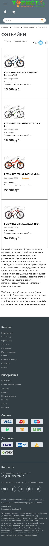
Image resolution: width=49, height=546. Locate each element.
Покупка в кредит (8, 396)
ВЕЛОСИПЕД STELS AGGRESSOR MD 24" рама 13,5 (21, 73)
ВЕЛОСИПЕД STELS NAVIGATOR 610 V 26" (22, 124)
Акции (4, 404)
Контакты (5, 407)
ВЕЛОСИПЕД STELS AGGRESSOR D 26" (22, 224)
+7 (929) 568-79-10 (12, 476)
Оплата (4, 392)
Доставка (5, 388)
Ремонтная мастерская (11, 385)
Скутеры (4, 356)
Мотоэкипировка (8, 352)
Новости (4, 400)
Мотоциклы (6, 348)
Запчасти (5, 344)
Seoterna (15, 509)
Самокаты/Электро (9, 360)
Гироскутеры (6, 341)
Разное (4, 367)
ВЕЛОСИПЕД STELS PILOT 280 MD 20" (22, 174)
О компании (6, 381)
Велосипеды (6, 337)
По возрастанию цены (15, 41)
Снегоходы (5, 363)
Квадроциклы (7, 333)
